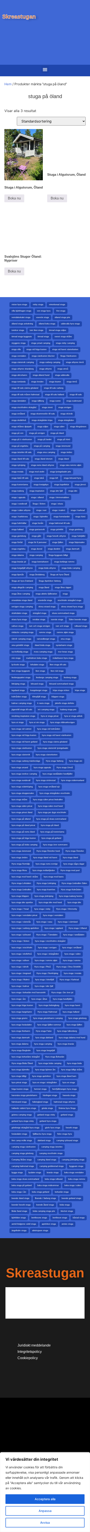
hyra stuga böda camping (49, 1063)
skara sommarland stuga (63, 613)
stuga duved (36, 549)
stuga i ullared (37, 497)
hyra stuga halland (71, 1012)
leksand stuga (37, 684)
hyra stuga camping (43, 1044)
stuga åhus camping (21, 594)
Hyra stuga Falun (44, 1031)
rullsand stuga (80, 626)
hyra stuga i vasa (44, 922)
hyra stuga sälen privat (22, 806)
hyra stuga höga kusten (22, 1005)
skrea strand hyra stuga (72, 607)
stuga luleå (39, 478)
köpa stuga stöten (61, 690)
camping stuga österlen (51, 1147)
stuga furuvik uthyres (56, 536)
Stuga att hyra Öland (59, 575)
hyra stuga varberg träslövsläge (26, 761)
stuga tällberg (38, 401)
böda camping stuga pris (44, 1211)
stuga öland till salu (20, 459)
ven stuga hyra (43, 311)
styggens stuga (19, 343)
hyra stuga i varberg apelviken (25, 928)
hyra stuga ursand (20, 767)
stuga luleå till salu (20, 478)
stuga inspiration (36, 491)
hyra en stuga (68, 1082)
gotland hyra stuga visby (23, 1121)
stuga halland (18, 529)
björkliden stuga (19, 1218)
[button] (45, 69)
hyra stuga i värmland (68, 922)
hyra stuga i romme (72, 960)
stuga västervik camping (23, 362)
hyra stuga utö (75, 761)
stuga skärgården (66, 420)
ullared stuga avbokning (22, 324)
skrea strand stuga (46, 607)
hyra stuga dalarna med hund (72, 1038)
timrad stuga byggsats (22, 336)
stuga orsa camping (46, 452)
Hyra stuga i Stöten (20, 941)
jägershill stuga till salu (22, 709)
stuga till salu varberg (53, 388)
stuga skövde (67, 414)
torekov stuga (18, 330)
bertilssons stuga (39, 1218)
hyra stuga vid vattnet (21, 729)
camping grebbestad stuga (52, 1166)
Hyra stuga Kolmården (71, 890)
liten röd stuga (57, 671)
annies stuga (67, 1224)
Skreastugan (19, 16)
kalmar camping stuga (22, 703)
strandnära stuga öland (22, 600)
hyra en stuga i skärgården (45, 1082)
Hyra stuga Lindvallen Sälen (74, 883)
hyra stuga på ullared (21, 819)
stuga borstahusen (40, 562)
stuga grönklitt (56, 529)
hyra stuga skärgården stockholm (55, 793)
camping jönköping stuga (73, 1160)
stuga (65, 594)
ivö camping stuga (46, 709)
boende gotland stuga (71, 1198)
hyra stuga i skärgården (48, 954)
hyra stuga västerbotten (46, 755)
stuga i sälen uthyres (21, 510)
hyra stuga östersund (21, 851)
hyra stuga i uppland (54, 928)
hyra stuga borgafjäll (45, 1050)
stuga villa (16, 349)
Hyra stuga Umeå (65, 767)
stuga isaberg (18, 491)
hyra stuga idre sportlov (22, 902)
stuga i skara (57, 504)
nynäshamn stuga (64, 645)
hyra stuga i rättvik (20, 967)
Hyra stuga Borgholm (21, 1050)
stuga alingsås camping (22, 587)
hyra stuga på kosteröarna (52, 832)
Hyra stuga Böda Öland (22, 1063)
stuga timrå (72, 382)
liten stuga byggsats (21, 671)
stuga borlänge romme (64, 562)
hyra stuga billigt (19, 1076)
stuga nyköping (18, 465)
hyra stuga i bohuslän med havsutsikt (29, 992)
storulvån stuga (45, 600)
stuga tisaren (55, 382)
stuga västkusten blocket (43, 356)
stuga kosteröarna (20, 484)
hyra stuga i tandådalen (73, 935)
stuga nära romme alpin (70, 465)
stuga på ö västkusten (22, 439)
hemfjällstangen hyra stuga (64, 1089)
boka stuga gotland (40, 1192)
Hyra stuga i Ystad (20, 909)
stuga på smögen (37, 433)
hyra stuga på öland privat (23, 825)
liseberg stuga (70, 677)
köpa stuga (80, 690)
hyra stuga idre (74, 902)
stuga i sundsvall (19, 504)
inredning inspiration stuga (23, 716)
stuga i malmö (58, 510)
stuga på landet (45, 439)
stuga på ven (17, 433)
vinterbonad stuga (57, 304)
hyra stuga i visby (42, 909)
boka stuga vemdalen (74, 1172)
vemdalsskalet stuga (21, 317)
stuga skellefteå (19, 420)
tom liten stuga (36, 330)
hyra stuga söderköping (22, 787)
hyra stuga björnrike (20, 1070)
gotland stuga (67, 1115)
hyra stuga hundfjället (62, 999)
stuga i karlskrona (20, 517)
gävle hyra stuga (52, 1128)
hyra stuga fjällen (74, 1025)
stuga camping (36, 555)
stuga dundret (54, 549)
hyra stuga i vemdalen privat (24, 915)
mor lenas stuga (65, 652)
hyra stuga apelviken (41, 1076)
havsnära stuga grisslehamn (24, 1095)
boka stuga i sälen (72, 1185)
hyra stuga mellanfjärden (44, 870)
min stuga (16, 658)
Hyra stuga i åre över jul (62, 992)
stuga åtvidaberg (37, 575)
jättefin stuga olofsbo (64, 703)
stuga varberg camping (50, 362)
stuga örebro (66, 452)
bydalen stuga (34, 1172)
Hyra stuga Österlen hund (48, 851)
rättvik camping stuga (21, 639)
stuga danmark (73, 549)
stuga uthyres (45, 369)
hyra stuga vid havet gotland (24, 742)
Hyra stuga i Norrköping (47, 973)
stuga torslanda (19, 382)
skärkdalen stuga (19, 613)
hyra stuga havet (72, 1005)
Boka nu (14, 198)
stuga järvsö (80, 484)
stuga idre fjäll (56, 491)
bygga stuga (17, 1172)
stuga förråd (17, 542)
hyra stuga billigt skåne (71, 1070)
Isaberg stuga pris (68, 709)
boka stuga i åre (19, 1192)
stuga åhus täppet (63, 587)
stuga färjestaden (77, 542)
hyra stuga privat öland (22, 812)
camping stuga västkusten (24, 1147)
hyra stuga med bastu (54, 877)
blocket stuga (67, 1211)
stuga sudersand (73, 401)
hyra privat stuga (19, 1082)
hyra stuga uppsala (42, 767)
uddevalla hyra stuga (70, 324)
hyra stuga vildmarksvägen (62, 722)
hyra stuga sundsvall (21, 780)
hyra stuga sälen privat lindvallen (48, 799)
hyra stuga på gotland (51, 838)
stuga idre (72, 491)
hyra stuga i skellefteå (22, 954)
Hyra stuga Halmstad (47, 1012)
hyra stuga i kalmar (20, 986)
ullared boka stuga (47, 324)
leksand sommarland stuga (61, 684)
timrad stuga (43, 336)
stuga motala (17, 472)
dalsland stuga (44, 1140)
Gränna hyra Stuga (67, 1108)
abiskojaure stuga (40, 1230)
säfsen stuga (17, 626)
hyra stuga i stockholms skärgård (50, 941)
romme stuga (45, 632)
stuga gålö (36, 536)
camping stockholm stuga (50, 1153)
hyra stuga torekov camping (24, 774)
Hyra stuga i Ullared (78, 928)
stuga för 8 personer (37, 542)
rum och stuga (62, 626)
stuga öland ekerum (44, 459)
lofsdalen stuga (37, 665)
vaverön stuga (42, 317)
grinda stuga (47, 1108)
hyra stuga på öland (50, 825)
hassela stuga (69, 1095)
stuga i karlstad (78, 510)
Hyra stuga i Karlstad (69, 980)
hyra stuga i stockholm (22, 947)
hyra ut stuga (18, 722)
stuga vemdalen (19, 356)
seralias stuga (39, 619)
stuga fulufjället (78, 536)
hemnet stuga (40, 1089)
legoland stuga (18, 690)
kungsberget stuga (38, 690)
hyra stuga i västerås (21, 922)
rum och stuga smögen (39, 626)
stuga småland (18, 414)
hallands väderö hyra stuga (24, 1108)
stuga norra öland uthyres (42, 465)
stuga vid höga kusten (36, 349)
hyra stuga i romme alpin (46, 960)
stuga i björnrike (40, 517)
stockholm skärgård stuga (69, 600)
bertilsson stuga (60, 1218)
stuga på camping (42, 446)
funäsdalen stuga (19, 1134)
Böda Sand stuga (19, 1211)
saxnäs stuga (57, 619)
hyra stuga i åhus (39, 999)
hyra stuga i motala (72, 973)
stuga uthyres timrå (75, 362)
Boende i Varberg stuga (45, 1198)
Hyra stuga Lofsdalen (21, 883)
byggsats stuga (76, 1166)
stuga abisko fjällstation (46, 594)
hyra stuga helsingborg (49, 1005)
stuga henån (37, 523)
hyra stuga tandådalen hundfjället (58, 774)
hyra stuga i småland (71, 947)
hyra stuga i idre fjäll (44, 986)
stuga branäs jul (19, 562)
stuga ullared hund (41, 375)
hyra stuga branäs (66, 1044)
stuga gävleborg (19, 536)
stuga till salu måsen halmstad (25, 394)
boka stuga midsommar (48, 1185)
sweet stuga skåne (63, 336)
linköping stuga (18, 684)
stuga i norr (41, 510)
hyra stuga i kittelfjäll (44, 980)
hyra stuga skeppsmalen (23, 793)
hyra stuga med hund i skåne (25, 877)
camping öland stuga (46, 1160)
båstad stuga (79, 1218)
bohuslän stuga (62, 1192)
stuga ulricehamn (19, 375)
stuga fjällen (57, 542)
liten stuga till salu (58, 665)
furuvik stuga (72, 1128)
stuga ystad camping (40, 343)
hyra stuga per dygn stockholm (52, 812)
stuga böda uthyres (47, 568)
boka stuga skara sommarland (25, 1179)
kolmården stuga (19, 697)
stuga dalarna (18, 555)
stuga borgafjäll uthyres (22, 568)
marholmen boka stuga (36, 658)
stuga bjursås (18, 575)
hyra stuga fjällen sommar (49, 1025)
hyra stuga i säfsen (20, 960)
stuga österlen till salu (21, 452)
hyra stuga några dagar (73, 864)
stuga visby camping (65, 343)
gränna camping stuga (22, 1115)
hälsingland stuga (40, 1102)
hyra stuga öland (70, 857)
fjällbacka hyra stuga (42, 1134)
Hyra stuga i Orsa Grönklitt (68, 967)
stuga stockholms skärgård (24, 407)
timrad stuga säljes (57, 330)
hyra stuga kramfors (46, 890)
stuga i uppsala (18, 497)
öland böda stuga (42, 645)
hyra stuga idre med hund (50, 902)
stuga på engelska (20, 446)
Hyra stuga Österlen (75, 851)
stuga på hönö (63, 439)
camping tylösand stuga (67, 1140)
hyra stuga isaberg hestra (70, 896)
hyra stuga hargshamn (22, 1012)
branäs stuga (53, 1172)
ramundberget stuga (46, 639)
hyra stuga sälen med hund (50, 806)
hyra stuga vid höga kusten (24, 735)
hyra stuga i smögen (47, 947)
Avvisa (45, 1522)
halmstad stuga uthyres (64, 1102)
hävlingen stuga (50, 1095)
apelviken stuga (49, 1224)
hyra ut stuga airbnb (73, 716)
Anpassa (45, 1511)
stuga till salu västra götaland (25, 388)
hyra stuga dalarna (20, 1044)
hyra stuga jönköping (44, 896)
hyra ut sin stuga (37, 722)
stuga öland (63, 459)
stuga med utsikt (36, 472)
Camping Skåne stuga (22, 1160)
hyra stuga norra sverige (47, 864)
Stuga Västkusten (68, 356)
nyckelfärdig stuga (20, 652)
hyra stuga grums (20, 1018)
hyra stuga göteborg (77, 1018)
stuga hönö (80, 517)
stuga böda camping (71, 568)
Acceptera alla (45, 1499)
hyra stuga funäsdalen (22, 1025)
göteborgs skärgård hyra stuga (25, 1128)
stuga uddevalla (62, 375)
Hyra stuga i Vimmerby (66, 909)
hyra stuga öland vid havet (45, 857)
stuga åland (44, 587)
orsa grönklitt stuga (20, 645)
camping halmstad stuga (23, 1166)
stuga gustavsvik (37, 529)
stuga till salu (76, 394)
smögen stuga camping (22, 607)
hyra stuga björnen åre (45, 1070)
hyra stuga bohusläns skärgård (26, 1057)
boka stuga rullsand (53, 1179)
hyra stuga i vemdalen (53, 915)
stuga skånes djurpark (22, 427)
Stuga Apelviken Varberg (50, 581)
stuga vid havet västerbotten (65, 349)
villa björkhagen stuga (21, 311)
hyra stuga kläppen (20, 896)
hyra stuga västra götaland (55, 742)
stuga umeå (62, 369)
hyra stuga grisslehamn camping (48, 1018)
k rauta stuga (43, 703)
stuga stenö (47, 407)
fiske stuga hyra (64, 1134)
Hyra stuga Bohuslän (54, 1057)
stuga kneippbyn (41, 484)
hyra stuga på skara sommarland (51, 819)
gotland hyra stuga (48, 1121)
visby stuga (38, 304)
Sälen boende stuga (78, 619)
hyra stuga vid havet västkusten (56, 735)
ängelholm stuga (19, 1230)
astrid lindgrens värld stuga (24, 1224)
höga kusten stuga (20, 1089)
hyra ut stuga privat (50, 716)
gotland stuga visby (46, 1115)
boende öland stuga (20, 1198)
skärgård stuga (39, 613)
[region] (45, 1492)
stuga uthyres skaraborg (23, 369)
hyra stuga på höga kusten (24, 838)
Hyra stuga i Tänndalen (46, 935)
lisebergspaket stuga (21, 677)
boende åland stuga (45, 1205)
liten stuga (40, 671)
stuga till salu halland (54, 394)
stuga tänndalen (19, 401)
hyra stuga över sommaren (55, 845)
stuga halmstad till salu (59, 523)
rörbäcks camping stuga (22, 632)
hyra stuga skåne (19, 799)
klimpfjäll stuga (39, 697)
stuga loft (54, 478)
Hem (8, 84)
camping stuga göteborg (22, 1153)
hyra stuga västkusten (22, 748)
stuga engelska (18, 549)
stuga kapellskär (61, 484)
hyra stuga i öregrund (21, 973)
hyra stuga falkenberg (67, 1031)
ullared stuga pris (62, 317)
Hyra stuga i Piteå (42, 967)
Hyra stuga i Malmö (20, 980)
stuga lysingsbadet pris (60, 472)
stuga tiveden (37, 382)
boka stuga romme (76, 1179)
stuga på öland (57, 433)
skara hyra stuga (19, 619)
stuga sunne (55, 401)
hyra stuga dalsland (44, 1038)
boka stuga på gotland (22, 1185)
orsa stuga (65, 639)
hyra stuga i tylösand (21, 935)
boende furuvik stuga (21, 1205)
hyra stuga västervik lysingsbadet (53, 748)
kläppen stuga (58, 697)
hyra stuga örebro (20, 857)
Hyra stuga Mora (19, 870)
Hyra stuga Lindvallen (21, 890)
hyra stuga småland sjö (49, 787)
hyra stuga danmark (21, 1038)
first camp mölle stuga (22, 1140)
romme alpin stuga (65, 632)
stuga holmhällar (19, 523)
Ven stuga (60, 311)
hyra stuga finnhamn (21, 1031)
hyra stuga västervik (21, 755)
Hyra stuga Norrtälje (21, 864)
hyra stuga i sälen (72, 954)
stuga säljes (42, 427)
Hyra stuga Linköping (46, 883)
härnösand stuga (19, 1102)
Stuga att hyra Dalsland (22, 581)
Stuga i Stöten (39, 504)
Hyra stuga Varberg (54, 761)
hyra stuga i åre (19, 999)
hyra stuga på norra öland (23, 832)
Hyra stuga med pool (70, 870)
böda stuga (65, 1205)
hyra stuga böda (74, 1063)
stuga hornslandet (62, 517)
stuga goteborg (76, 529)
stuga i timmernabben (59, 497)
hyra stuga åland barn (66, 1076)
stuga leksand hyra (72, 478)
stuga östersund (63, 446)
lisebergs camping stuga (47, 677)
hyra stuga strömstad (45, 780)
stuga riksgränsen (78, 427)
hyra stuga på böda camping (24, 845)
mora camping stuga (43, 652)
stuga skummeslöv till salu (43, 414)
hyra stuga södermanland (72, 780)
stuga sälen (59, 427)
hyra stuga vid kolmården (48, 729)
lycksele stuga (18, 665)
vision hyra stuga (19, 304)
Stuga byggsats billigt (58, 555)
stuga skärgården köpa (42, 420)
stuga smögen (64, 407)
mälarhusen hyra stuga (63, 658)
